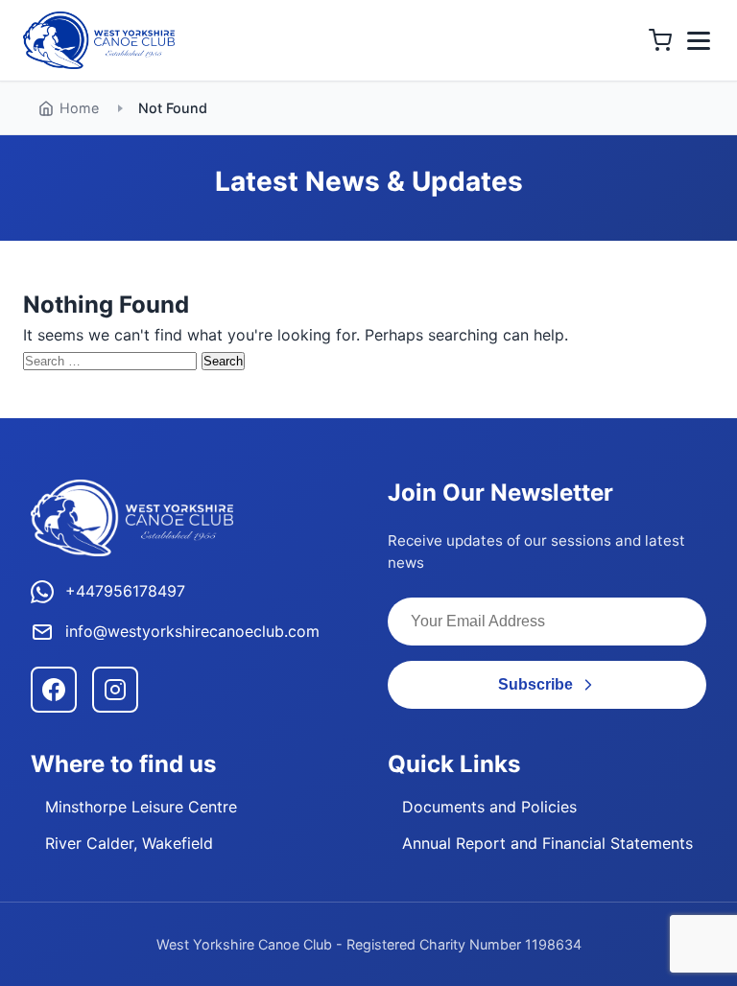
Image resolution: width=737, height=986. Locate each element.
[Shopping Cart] (660, 40)
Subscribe (535, 684)
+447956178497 (125, 590)
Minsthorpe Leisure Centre (141, 806)
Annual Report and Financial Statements (547, 843)
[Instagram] (115, 690)
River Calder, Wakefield (129, 843)
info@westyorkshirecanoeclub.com (192, 631)
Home (79, 108)
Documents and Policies (489, 806)
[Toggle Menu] (698, 40)
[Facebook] (54, 690)
